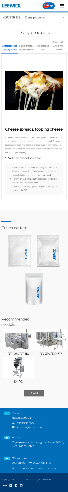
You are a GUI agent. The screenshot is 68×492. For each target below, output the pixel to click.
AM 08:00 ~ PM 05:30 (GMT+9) (31, 462)
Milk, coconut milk (42, 47)
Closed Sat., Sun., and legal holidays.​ (37, 468)
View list (34, 393)
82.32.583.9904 (21, 417)
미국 (48, 5)
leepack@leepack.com (30, 426)
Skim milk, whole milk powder (58, 46)
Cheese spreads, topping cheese (9, 47)
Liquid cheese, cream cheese (25, 47)
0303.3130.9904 (26, 423)
